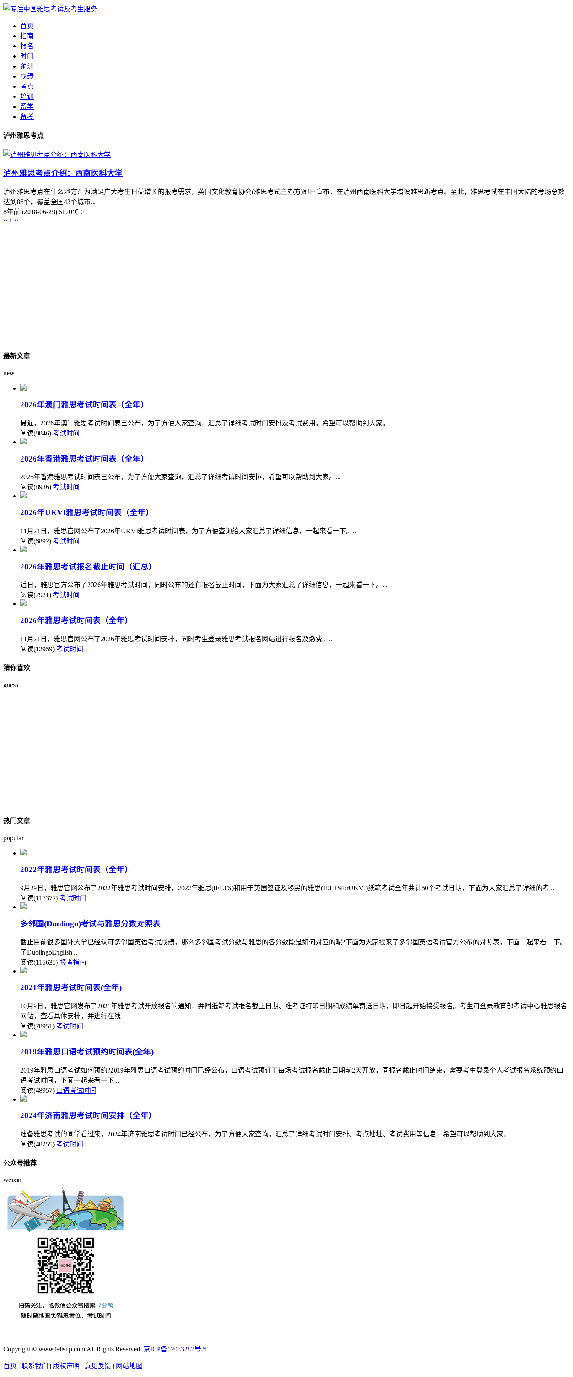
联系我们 (34, 1365)
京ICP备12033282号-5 (174, 1349)
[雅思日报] (50, 9)
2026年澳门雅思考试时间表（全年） (84, 404)
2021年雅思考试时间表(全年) (71, 987)
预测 (27, 66)
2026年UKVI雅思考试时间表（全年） (87, 512)
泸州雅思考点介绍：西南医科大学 (63, 173)
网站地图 (129, 1365)
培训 (27, 96)
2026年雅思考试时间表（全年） (76, 620)
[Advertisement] (255, 282)
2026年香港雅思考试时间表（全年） (84, 458)
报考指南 (73, 962)
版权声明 (66, 1365)
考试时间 (66, 433)
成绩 (27, 76)
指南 (27, 35)
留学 (27, 106)
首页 (27, 25)
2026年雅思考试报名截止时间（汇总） (88, 566)
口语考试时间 (76, 1090)
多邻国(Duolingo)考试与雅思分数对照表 (90, 923)
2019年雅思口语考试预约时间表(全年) (87, 1051)
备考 (27, 116)
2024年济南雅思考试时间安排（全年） (88, 1115)
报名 (27, 46)
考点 (27, 86)
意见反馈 (97, 1365)
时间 (27, 56)
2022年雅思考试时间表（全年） (76, 869)
